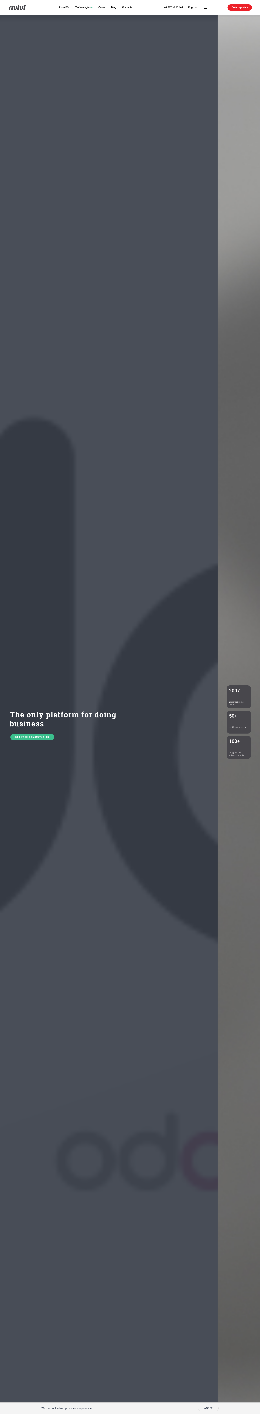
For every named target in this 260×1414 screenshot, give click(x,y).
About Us (64, 7)
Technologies (83, 7)
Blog (113, 7)
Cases (101, 7)
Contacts (127, 7)
